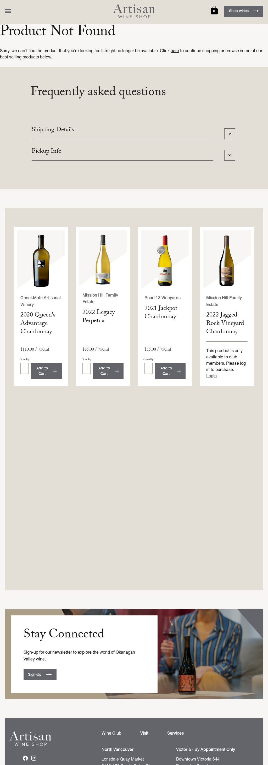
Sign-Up (35, 675)
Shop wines (239, 11)
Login (211, 376)
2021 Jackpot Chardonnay (160, 313)
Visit (144, 733)
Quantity (25, 359)
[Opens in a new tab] (25, 759)
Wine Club (111, 733)
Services (175, 733)
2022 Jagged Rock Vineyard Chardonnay (225, 324)
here (175, 51)
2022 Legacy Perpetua (98, 317)
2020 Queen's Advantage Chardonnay (37, 324)
